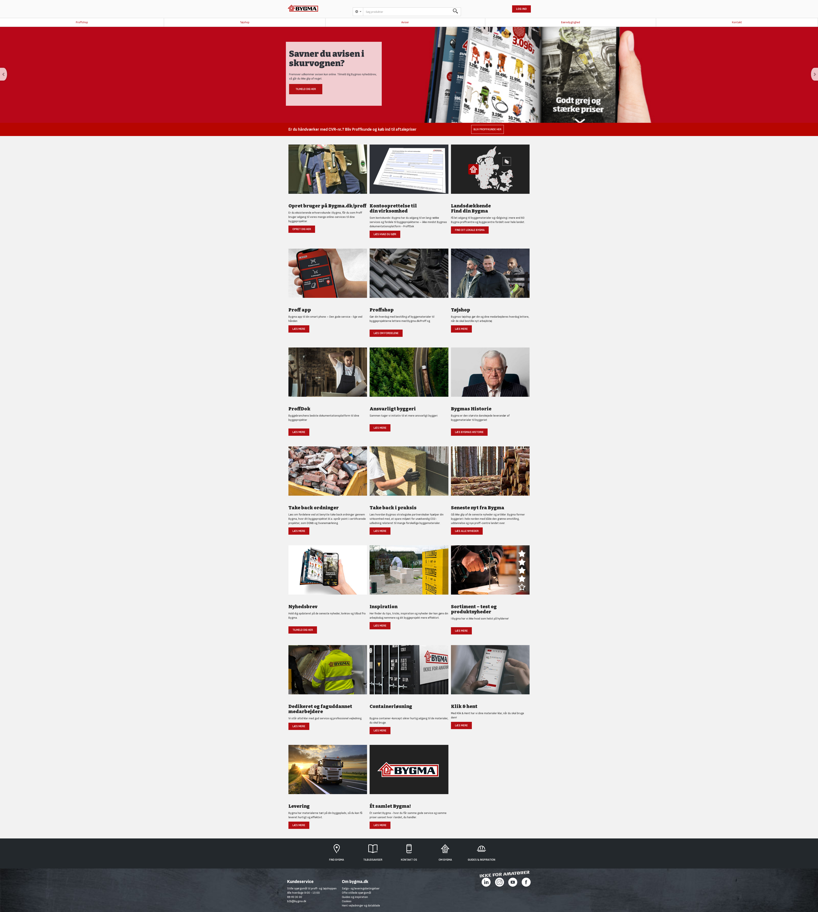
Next (814, 74)
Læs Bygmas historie (469, 432)
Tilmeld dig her (302, 630)
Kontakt (737, 22)
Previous (3, 74)
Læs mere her (306, 92)
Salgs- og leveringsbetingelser (361, 888)
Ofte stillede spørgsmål (356, 893)
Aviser (405, 22)
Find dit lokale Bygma (470, 230)
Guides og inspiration (355, 897)
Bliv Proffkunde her (487, 129)
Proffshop (82, 22)
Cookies (346, 901)
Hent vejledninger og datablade (361, 905)
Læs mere (298, 329)
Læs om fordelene (386, 333)
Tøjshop (244, 22)
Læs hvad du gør (385, 234)
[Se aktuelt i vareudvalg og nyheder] (490, 572)
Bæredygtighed (570, 22)
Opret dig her (301, 229)
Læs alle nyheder (467, 531)
